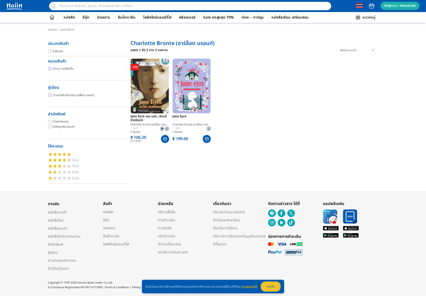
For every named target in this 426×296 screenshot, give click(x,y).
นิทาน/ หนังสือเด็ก (63, 68)
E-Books (58, 51)
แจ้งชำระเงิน (167, 236)
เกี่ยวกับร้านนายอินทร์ (229, 212)
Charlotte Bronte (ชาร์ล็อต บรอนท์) (74, 95)
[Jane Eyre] (191, 86)
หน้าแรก (52, 29)
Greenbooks (61, 121)
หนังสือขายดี (57, 212)
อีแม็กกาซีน (127, 17)
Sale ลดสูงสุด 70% (218, 17)
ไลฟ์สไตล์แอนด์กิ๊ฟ (157, 17)
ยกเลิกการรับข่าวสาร (173, 252)
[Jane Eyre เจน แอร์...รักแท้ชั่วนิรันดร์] (149, 86)
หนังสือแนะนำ (57, 228)
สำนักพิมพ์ (55, 244)
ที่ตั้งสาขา (220, 244)
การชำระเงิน (166, 220)
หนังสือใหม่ (56, 220)
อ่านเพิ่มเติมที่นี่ (249, 287)
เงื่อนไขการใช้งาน (225, 228)
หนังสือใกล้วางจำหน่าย (64, 236)
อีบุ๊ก (86, 17)
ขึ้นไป (75, 160)
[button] (165, 139)
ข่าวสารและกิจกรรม (62, 260)
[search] (53, 6)
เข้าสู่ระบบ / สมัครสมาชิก (400, 5)
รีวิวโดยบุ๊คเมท (58, 268)
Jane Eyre (179, 117)
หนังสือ (69, 17)
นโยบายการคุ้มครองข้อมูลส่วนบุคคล (239, 236)
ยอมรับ (271, 286)
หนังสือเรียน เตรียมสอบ (290, 17)
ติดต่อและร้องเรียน (226, 220)
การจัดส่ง (165, 228)
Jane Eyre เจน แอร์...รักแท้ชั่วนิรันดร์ (148, 118)
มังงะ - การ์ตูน (253, 17)
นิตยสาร (103, 17)
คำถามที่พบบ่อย (169, 244)
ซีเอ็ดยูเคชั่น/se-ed (63, 126)
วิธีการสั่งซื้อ (166, 212)
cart (371, 5)
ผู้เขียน (53, 252)
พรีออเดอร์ (187, 17)
